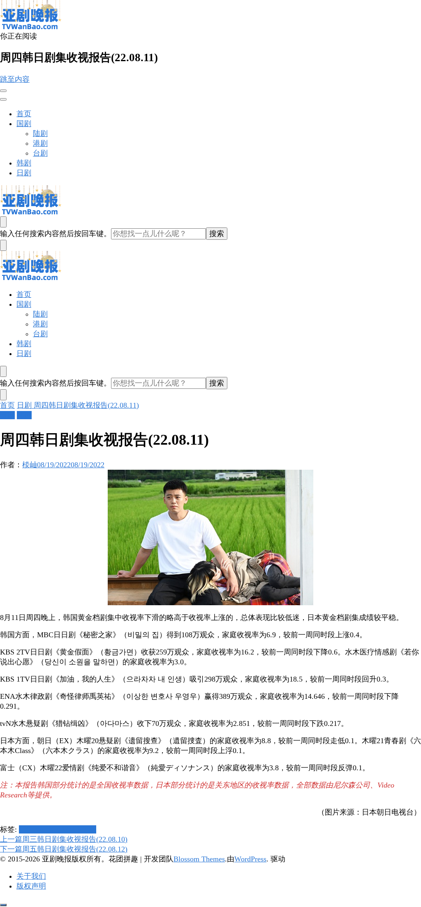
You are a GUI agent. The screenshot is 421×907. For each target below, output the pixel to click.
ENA (36, 829)
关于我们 (31, 876)
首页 (23, 114)
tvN (90, 829)
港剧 (40, 143)
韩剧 (23, 163)
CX (24, 829)
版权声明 (31, 886)
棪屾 (29, 465)
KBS (61, 829)
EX (49, 829)
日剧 (23, 173)
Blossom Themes (199, 859)
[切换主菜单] (3, 91)
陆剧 (40, 133)
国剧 (23, 123)
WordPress (250, 859)
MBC (77, 829)
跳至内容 (15, 79)
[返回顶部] (3, 905)
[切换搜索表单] (3, 221)
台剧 (40, 153)
